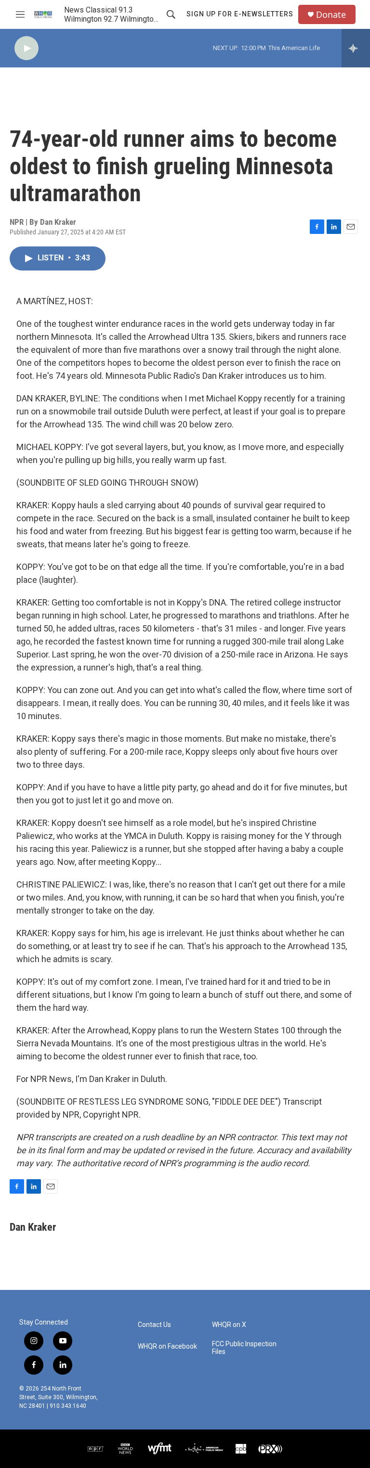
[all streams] (356, 48)
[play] (26, 48)
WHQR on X (229, 1324)
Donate (331, 15)
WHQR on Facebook (167, 1346)
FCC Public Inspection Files (244, 1347)
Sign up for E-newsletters (239, 14)
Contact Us (154, 1324)
